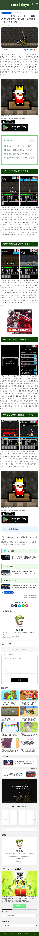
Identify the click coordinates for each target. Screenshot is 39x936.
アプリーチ (28, 118)
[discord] (22, 630)
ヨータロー (7, 25)
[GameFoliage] (19, 4)
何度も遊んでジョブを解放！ (18, 154)
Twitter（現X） (19, 861)
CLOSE (32, 140)
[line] (32, 50)
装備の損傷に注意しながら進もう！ (21, 150)
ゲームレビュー (6, 13)
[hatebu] (30, 50)
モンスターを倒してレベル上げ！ (20, 146)
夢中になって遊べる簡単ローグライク (21, 159)
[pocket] (34, 50)
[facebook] (25, 50)
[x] (27, 50)
